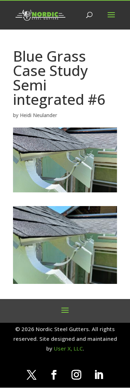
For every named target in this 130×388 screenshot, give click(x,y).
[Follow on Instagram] (76, 375)
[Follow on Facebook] (54, 375)
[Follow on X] (31, 375)
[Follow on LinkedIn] (98, 375)
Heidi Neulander (38, 115)
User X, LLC (68, 348)
